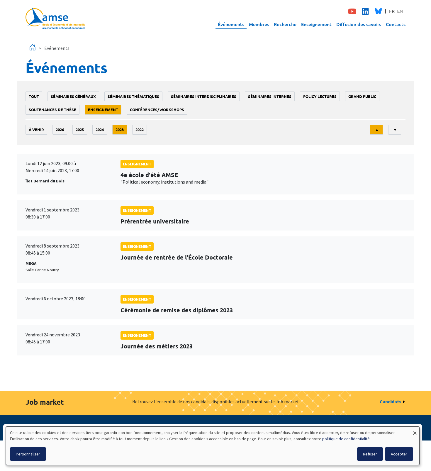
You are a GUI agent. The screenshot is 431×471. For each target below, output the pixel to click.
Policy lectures (320, 96)
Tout (34, 96)
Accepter (399, 454)
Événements (231, 24)
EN (400, 11)
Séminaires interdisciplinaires (203, 96)
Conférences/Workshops (157, 109)
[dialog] (212, 446)
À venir (36, 129)
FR (392, 11)
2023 (120, 129)
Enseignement (316, 24)
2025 (80, 129)
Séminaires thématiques (133, 96)
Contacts (395, 24)
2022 (139, 129)
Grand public (362, 96)
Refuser (370, 454)
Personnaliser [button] (28, 454)
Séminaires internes (269, 96)
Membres (259, 24)
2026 (60, 129)
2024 (100, 129)
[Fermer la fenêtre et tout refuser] (414, 430)
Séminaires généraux (73, 96)
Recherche (285, 24)
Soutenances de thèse (52, 109)
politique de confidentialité (346, 438)
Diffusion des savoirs (358, 24)
